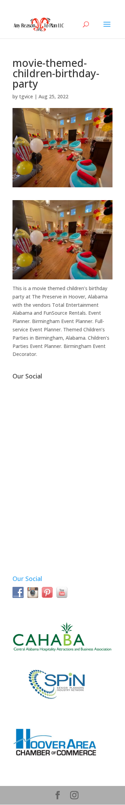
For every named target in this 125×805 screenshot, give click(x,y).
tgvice (26, 96)
